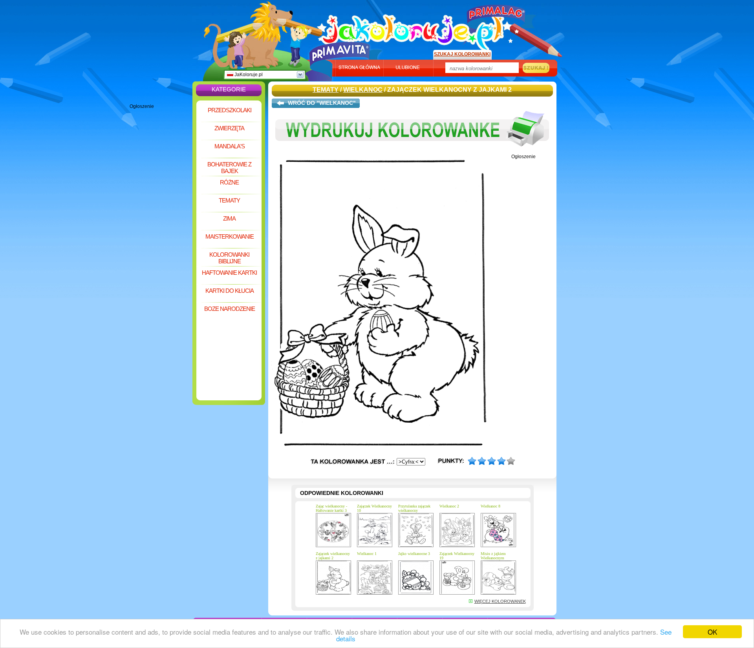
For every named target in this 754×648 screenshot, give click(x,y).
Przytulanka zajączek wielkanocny (414, 508)
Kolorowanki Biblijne (229, 258)
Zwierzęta (229, 128)
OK (712, 632)
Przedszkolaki (229, 110)
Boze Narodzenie (229, 308)
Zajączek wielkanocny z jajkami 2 (333, 555)
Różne (229, 182)
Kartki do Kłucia (229, 290)
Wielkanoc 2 (449, 506)
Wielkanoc (362, 89)
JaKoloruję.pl (414, 28)
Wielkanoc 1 (367, 553)
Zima (229, 218)
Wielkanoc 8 (490, 506)
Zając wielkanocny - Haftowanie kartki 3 (331, 508)
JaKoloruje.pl (248, 74)
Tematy (229, 200)
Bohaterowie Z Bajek (229, 167)
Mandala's (229, 146)
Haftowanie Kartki (229, 272)
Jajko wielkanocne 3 (414, 553)
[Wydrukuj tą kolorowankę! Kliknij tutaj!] (412, 152)
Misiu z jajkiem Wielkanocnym (493, 555)
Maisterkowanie (229, 236)
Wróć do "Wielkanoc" (322, 103)
